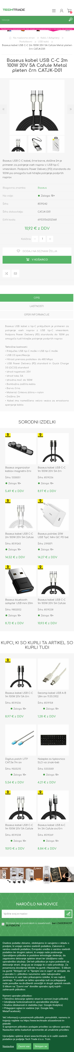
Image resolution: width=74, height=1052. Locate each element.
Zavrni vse (24, 1046)
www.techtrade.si (40, 1036)
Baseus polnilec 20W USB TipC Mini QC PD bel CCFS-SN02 (53, 537)
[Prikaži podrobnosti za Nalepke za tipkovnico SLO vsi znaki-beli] (53, 740)
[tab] (36, 298)
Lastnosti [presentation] (37, 306)
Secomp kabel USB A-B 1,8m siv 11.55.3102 (52, 695)
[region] (37, 994)
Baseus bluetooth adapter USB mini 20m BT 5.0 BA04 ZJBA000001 (20, 603)
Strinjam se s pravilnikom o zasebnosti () (39, 924)
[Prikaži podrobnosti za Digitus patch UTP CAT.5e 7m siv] (20, 740)
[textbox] (33, 20)
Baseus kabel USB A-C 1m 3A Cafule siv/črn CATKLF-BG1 (51, 828)
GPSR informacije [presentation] (36, 314)
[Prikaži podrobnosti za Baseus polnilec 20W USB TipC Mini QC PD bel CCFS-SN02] (53, 514)
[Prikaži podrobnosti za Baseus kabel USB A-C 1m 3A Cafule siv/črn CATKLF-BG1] (53, 806)
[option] (18, 144)
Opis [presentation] (37, 298)
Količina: (26, 239)
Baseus (42, 188)
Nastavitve (8, 1046)
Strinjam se (41, 1046)
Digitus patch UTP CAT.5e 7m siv (16, 761)
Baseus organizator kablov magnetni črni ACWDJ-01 (18, 471)
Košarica (69, 10)
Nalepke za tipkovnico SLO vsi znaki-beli (51, 761)
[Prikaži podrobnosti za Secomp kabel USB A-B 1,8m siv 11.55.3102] (53, 674)
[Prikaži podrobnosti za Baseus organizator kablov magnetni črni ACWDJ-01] (20, 448)
